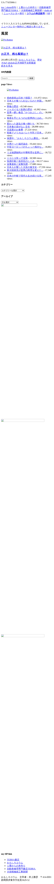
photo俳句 (11, 7)
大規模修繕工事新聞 (31, 10)
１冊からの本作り (27, 7)
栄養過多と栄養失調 (17, 164)
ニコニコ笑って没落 (17, 158)
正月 (17, 63)
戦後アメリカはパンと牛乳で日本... (25, 132)
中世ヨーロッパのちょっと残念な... (25, 147)
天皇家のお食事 (15, 129)
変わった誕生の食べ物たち (21, 123)
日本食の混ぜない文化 (18, 126)
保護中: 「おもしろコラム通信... (23, 138)
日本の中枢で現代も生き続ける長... (25, 176)
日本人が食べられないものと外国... (25, 101)
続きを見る (7, 66)
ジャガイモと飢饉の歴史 (19, 109)
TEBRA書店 (13, 859)
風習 (33, 63)
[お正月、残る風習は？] (13, 48)
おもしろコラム (27, 60)
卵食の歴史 (12, 106)
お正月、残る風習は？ (15, 53)
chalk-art (48, 10)
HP (48, 13)
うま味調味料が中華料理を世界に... (25, 152)
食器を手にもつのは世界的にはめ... (25, 118)
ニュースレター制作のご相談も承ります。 (23, 26)
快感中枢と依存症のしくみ (21, 161)
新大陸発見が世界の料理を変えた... (25, 170)
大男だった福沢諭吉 (17, 144)
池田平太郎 (25, 63)
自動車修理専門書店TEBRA (21, 868)
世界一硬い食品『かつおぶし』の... (25, 112)
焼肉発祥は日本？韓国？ (19, 98)
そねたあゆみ (8, 63)
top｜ (3, 7)
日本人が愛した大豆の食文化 (22, 167)
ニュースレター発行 (13, 13)
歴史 (39, 60)
